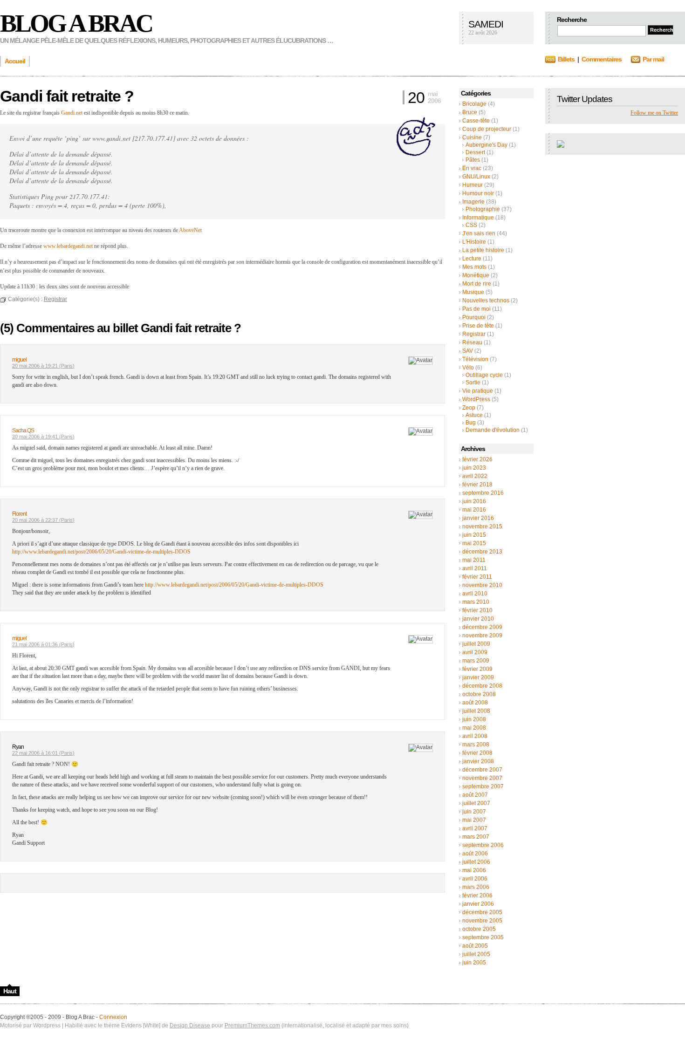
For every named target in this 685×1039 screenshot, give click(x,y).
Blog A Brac (76, 23)
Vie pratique (477, 391)
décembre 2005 (482, 912)
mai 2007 (474, 820)
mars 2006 (475, 887)
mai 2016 (474, 509)
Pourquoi (474, 317)
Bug (471, 422)
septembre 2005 (483, 937)
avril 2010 (474, 593)
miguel (19, 359)
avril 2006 (474, 878)
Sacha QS (23, 430)
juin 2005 (474, 962)
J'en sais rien (478, 233)
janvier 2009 (478, 677)
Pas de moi (476, 309)
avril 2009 (474, 652)
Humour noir (478, 193)
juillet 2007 (476, 803)
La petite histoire (483, 250)
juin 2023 (474, 468)
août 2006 (475, 853)
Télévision (475, 359)
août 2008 (475, 702)
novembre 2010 (482, 585)
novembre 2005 (482, 920)
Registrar (474, 334)
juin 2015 (474, 535)
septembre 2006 (483, 845)
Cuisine (472, 137)
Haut (9, 991)
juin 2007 (474, 811)
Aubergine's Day (486, 145)
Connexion (113, 1017)
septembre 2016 (483, 493)
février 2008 (477, 753)
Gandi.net (71, 112)
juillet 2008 (476, 711)
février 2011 (477, 577)
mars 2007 (475, 837)
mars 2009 (475, 660)
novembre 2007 (482, 778)
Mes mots (474, 267)
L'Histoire (474, 242)
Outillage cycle (484, 375)
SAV (467, 351)
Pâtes (473, 160)
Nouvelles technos (485, 300)
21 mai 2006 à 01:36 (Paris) (43, 644)
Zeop (468, 407)
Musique (473, 292)
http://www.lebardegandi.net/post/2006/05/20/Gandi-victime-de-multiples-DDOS (101, 551)
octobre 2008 (479, 694)
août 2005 (475, 946)
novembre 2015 (482, 526)
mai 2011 (474, 560)
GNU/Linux (476, 176)
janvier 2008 (478, 761)
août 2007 (475, 795)
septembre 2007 (483, 786)
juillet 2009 (476, 644)
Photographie (483, 209)
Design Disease (190, 1025)
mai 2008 (474, 728)
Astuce (474, 415)
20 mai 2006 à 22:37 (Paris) (43, 520)
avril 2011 (474, 568)
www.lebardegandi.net (68, 246)
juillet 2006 (476, 862)
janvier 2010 (478, 618)
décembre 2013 (482, 551)
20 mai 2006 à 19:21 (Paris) (43, 366)
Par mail (653, 59)
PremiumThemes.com (252, 1025)
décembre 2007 (482, 769)
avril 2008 (474, 736)
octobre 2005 (479, 929)
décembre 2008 (482, 686)
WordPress (476, 399)
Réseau (472, 342)
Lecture (471, 258)
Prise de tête (478, 325)
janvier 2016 (478, 518)
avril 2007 (474, 828)
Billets (566, 59)
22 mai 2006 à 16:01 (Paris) (43, 753)
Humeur (472, 185)
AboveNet (190, 230)
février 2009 (477, 669)
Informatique (478, 217)
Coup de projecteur (486, 129)
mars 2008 (475, 744)
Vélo (468, 367)
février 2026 (477, 459)
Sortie (473, 382)
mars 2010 (475, 602)
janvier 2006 (478, 904)
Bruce (469, 112)
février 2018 (477, 484)
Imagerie (473, 201)
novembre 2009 (482, 635)
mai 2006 (474, 870)
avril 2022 (474, 476)
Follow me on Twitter (654, 112)
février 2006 (477, 895)
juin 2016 (474, 501)
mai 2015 (474, 543)
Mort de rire (476, 283)
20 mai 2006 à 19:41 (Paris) (43, 436)
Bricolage (474, 104)
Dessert (475, 152)
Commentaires (602, 59)
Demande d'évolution (493, 430)
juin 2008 (474, 719)
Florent (19, 514)
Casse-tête (476, 120)
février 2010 (477, 610)
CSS (471, 225)
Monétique (475, 275)
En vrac (471, 168)
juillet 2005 (476, 954)
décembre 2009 (482, 627)
